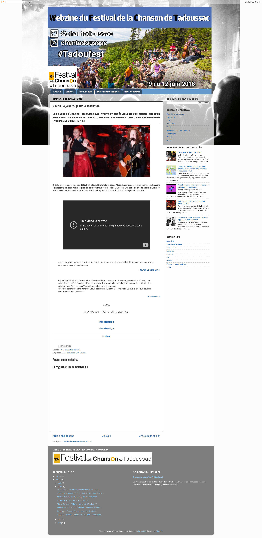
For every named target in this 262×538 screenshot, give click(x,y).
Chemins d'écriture (174, 244)
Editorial (70, 91)
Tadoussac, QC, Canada (76, 353)
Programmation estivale (70, 350)
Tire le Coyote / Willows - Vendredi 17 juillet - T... (77, 504)
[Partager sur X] (64, 346)
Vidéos (169, 267)
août (60, 483)
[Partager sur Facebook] (67, 346)
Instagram (170, 124)
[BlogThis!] (62, 346)
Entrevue (170, 251)
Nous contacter (132, 91)
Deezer (169, 140)
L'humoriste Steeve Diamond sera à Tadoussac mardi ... (80, 493)
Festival (169, 254)
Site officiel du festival (175, 114)
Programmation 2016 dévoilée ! (148, 477)
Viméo (169, 137)
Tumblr (169, 127)
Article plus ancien (149, 435)
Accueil (57, 91)
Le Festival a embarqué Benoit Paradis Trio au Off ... (79, 490)
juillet (60, 486)
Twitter (169, 120)
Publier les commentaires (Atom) (77, 441)
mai (59, 523)
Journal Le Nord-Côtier (150, 270)
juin (59, 519)
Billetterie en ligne (106, 328)
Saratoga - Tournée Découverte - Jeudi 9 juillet (76, 511)
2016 (58, 476)
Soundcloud (171, 134)
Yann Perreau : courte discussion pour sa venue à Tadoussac (193, 186)
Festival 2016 (85, 91)
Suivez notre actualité (108, 91)
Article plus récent (63, 435)
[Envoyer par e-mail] (59, 346)
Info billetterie (106, 322)
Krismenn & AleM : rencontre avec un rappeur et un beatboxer (193, 219)
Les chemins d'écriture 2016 (189, 152)
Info (167, 257)
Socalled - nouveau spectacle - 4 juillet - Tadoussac (79, 515)
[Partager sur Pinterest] (70, 346)
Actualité (170, 241)
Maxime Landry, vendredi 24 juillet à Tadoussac (77, 497)
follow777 (142, 531)
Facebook (170, 117)
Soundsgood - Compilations (178, 130)
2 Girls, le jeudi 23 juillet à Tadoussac (73, 500)
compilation (171, 248)
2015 (58, 480)
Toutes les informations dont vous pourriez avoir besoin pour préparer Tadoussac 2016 (192, 168)
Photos (169, 261)
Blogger (159, 531)
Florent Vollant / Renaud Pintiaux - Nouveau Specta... (79, 508)
